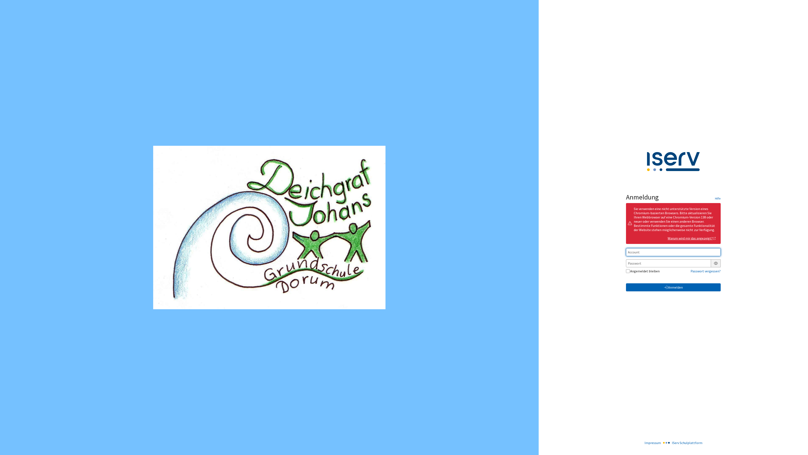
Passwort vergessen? (706, 271)
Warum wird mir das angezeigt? (690, 238)
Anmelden (675, 287)
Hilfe (718, 198)
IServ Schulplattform (687, 443)
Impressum (653, 443)
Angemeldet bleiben (645, 271)
